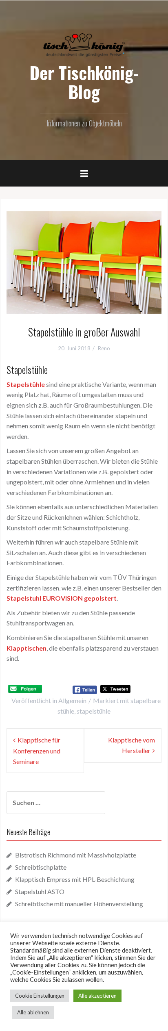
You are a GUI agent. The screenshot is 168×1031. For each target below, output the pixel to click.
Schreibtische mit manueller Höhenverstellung (79, 903)
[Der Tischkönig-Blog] (84, 44)
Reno (104, 348)
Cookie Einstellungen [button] (39, 995)
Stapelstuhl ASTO (39, 891)
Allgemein (72, 700)
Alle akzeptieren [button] (97, 995)
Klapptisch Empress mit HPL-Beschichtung (75, 879)
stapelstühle (94, 711)
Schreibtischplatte (40, 867)
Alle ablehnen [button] (33, 1012)
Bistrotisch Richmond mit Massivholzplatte (75, 855)
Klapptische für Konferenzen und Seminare (36, 750)
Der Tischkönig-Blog (84, 82)
